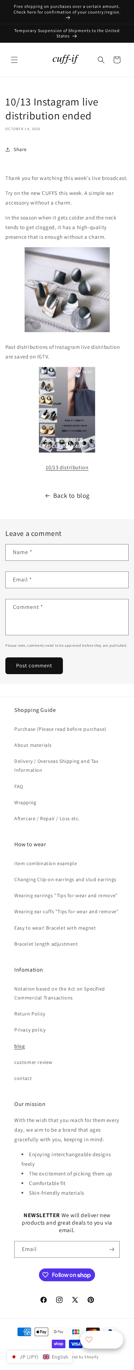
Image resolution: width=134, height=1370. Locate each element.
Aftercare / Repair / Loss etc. (47, 818)
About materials (33, 745)
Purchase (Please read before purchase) (60, 729)
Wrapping (25, 802)
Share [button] (20, 149)
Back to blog (71, 495)
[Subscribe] (111, 1249)
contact (23, 1078)
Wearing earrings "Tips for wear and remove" (66, 895)
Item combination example (45, 863)
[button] (14, 60)
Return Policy (29, 1013)
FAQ (18, 786)
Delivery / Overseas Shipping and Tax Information (56, 765)
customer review (33, 1062)
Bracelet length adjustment (46, 944)
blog (19, 1046)
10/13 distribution (67, 467)
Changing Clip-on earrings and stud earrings (65, 879)
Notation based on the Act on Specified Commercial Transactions (59, 993)
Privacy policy (29, 1030)
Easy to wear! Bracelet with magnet (55, 928)
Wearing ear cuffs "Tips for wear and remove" (66, 911)
